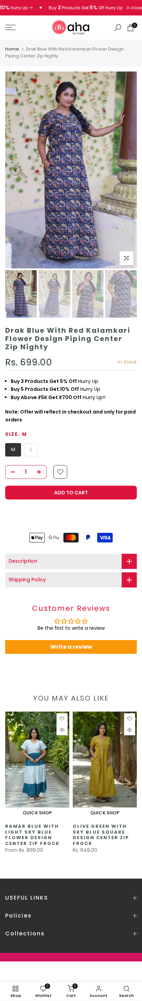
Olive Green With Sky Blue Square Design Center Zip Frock (101, 835)
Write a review (71, 647)
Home (12, 49)
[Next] (126, 170)
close (136, 8)
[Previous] (15, 170)
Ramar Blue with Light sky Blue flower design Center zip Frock (32, 835)
